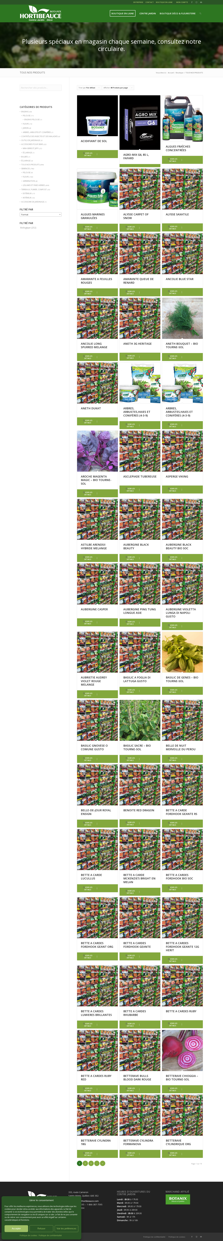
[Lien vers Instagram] (196, 2)
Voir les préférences (66, 1228)
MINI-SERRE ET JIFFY (31, 148)
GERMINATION (29, 181)
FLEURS (26, 123)
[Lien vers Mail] (201, 2)
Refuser (41, 1228)
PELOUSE (26, 115)
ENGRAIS (25, 111)
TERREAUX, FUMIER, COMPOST (34, 189)
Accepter (16, 1228)
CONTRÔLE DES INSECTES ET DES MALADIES (39, 136)
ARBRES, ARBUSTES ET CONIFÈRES (37, 132)
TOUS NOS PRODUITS (30, 164)
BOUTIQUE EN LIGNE (164, 2)
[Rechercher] (200, 13)
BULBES (24, 156)
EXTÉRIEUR (27, 193)
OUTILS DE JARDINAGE (30, 140)
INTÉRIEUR (27, 197)
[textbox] (40, 214)
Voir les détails (88, 154)
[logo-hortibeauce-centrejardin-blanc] (40, 13)
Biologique (25, 227)
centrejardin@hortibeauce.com (83, 1201)
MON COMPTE (182, 2)
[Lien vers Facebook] (192, 2)
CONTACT (149, 2)
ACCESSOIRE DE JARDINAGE (32, 202)
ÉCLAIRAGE (27, 152)
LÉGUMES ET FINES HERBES (34, 185)
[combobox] (41, 214)
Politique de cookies (28, 1235)
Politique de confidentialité (50, 1235)
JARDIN (26, 128)
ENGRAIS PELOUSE (32, 119)
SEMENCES (25, 168)
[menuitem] (138, 3)
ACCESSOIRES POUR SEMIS (32, 144)
